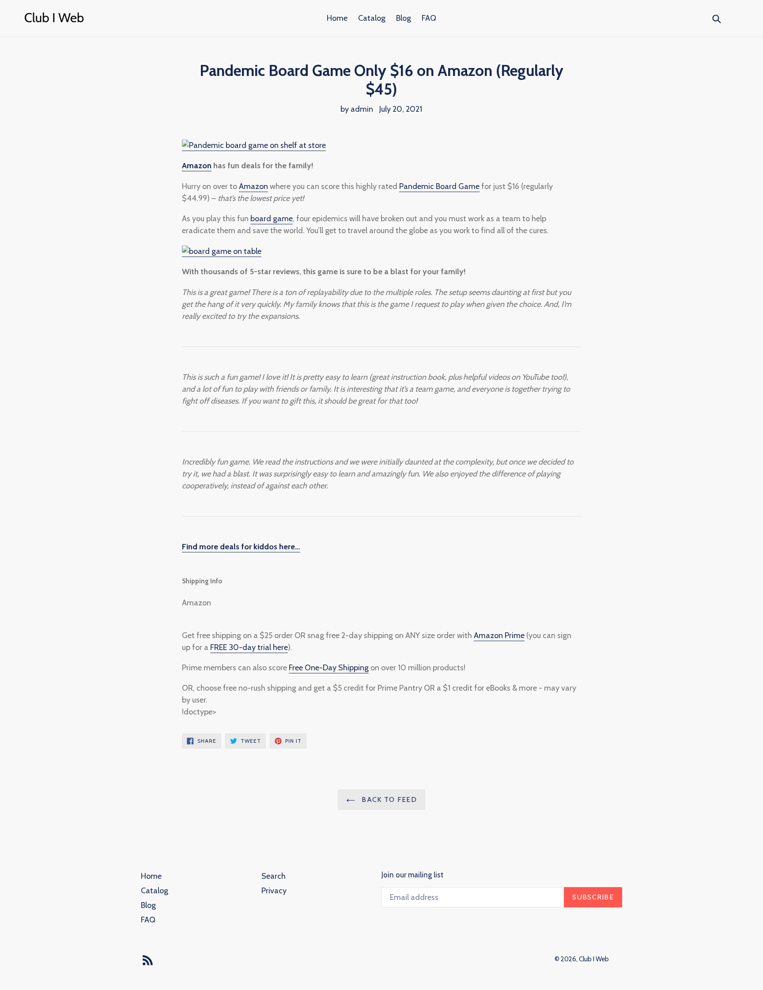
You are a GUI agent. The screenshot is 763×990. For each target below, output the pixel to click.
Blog (403, 18)
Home (337, 18)
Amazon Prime (499, 635)
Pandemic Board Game (439, 186)
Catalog (371, 18)
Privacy (274, 891)
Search (273, 876)
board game (271, 218)
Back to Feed (388, 799)
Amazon (197, 165)
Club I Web (594, 959)
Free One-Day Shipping (329, 668)
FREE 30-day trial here (249, 647)
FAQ (429, 18)
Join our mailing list (412, 874)
